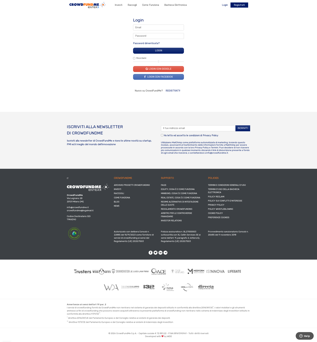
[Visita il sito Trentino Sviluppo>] (130, 287)
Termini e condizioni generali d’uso (227, 185)
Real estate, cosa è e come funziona (180, 197)
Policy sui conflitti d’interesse (225, 200)
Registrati (239, 5)
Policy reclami (216, 196)
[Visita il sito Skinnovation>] (120, 271)
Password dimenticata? (146, 43)
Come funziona (150, 5)
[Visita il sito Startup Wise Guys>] (101, 271)
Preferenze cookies (218, 217)
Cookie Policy (215, 213)
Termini (214, 147)
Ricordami (141, 58)
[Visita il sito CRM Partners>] (187, 287)
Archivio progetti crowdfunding (132, 185)
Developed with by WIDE (158, 336)
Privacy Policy (210, 135)
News (116, 206)
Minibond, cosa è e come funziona (179, 193)
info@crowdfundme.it (217, 153)
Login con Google (159, 69)
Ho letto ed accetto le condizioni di (190, 135)
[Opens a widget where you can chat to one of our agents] (305, 336)
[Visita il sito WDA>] (111, 287)
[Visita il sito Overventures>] (177, 271)
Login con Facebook (160, 76)
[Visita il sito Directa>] (206, 287)
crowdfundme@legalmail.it (80, 210)
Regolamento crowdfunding (176, 209)
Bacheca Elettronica (175, 5)
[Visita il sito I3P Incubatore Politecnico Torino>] (149, 287)
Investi (118, 5)
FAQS (163, 185)
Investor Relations (171, 220)
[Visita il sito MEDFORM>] (196, 271)
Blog (116, 201)
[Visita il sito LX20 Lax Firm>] (139, 271)
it (68, 178)
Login (225, 5)
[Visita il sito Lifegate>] (234, 271)
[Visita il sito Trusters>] (82, 271)
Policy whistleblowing (220, 209)
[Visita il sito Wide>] (158, 271)
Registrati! (173, 90)
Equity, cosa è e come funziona (178, 189)
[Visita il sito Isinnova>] (215, 271)
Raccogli (132, 5)
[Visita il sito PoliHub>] (168, 287)
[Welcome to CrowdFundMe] (87, 4)
